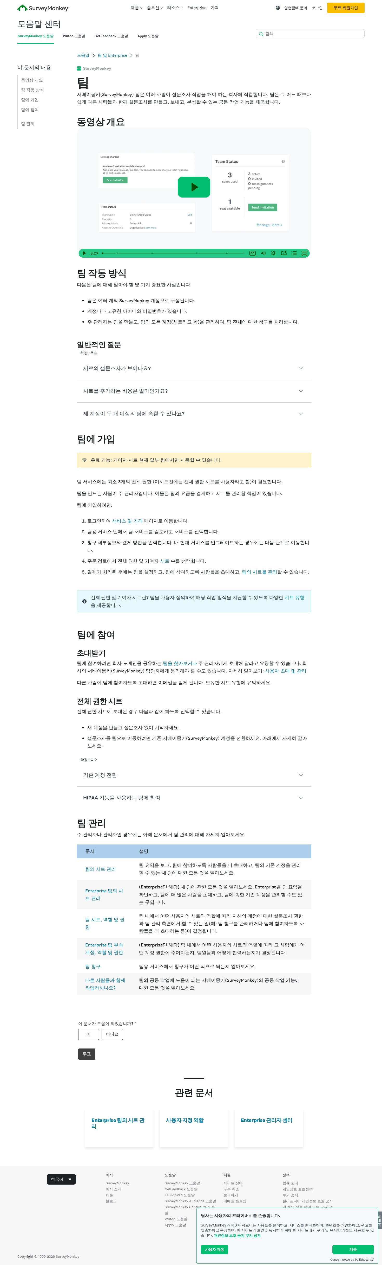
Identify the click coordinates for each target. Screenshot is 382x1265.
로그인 (317, 7)
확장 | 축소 (88, 353)
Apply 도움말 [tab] (148, 36)
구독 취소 (231, 1189)
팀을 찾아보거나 (180, 663)
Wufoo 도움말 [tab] (74, 36)
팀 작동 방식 (32, 90)
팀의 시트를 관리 (259, 572)
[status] (194, 460)
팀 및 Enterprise (112, 55)
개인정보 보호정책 (297, 1189)
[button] (194, 368)
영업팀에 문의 (295, 7)
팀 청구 (93, 966)
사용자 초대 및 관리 (285, 671)
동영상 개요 (32, 80)
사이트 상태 (233, 1183)
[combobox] (61, 1179)
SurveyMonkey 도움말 (182, 1183)
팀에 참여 (30, 109)
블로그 (111, 1201)
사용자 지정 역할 (184, 1120)
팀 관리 (28, 123)
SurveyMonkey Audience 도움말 (190, 1201)
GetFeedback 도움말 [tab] (111, 36)
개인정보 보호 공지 (229, 1235)
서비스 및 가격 (127, 521)
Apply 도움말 (175, 1225)
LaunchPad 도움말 (180, 1195)
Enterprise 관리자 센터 (267, 1120)
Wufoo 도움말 (176, 1219)
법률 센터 (290, 1183)
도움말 (83, 55)
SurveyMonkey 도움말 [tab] (36, 36)
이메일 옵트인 (234, 1201)
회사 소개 (113, 1189)
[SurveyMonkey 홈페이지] (43, 8)
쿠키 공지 (253, 1235)
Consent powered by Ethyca (349, 1259)
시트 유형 (295, 597)
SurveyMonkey (117, 1183)
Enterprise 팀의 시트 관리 (117, 1123)
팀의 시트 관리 (100, 869)
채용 (109, 1195)
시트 (164, 561)
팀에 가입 (30, 100)
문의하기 (230, 1195)
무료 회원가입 (346, 7)
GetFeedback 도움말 (181, 1189)
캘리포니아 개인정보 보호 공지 (307, 1201)
